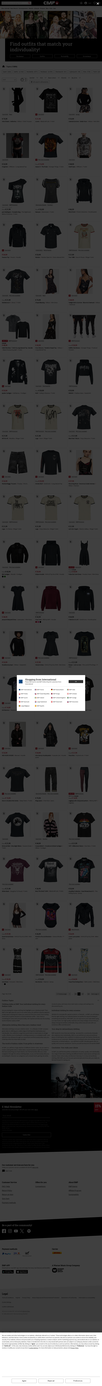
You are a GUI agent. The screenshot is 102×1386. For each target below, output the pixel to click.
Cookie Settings (33, 1348)
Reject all (51, 1381)
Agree (24, 1381)
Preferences (77, 1381)
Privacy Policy (74, 1348)
